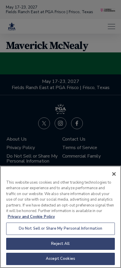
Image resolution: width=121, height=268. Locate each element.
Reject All (60, 243)
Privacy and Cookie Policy (31, 216)
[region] (60, 217)
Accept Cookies (60, 258)
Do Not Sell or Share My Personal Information (60, 228)
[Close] (113, 174)
